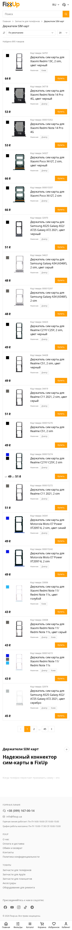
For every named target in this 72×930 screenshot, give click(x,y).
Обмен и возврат (12, 848)
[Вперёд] (52, 729)
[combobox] (31, 32)
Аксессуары (9, 883)
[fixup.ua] (11, 5)
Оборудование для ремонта (19, 887)
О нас (6, 839)
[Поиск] (66, 14)
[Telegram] (32, 907)
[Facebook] (5, 907)
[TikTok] (25, 907)
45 (45, 729)
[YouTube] (12, 907)
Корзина (42, 927)
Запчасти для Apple (14, 874)
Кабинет (66, 927)
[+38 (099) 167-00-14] (65, 4)
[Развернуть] (66, 749)
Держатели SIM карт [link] (54, 21)
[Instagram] (18, 907)
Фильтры (18, 927)
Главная (7, 21)
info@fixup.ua (14, 816)
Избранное (53, 927)
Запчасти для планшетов (17, 878)
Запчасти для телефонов (27, 21)
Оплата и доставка (13, 843)
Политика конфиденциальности (21, 856)
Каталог (30, 927)
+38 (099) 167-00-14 (20, 811)
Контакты (8, 852)
